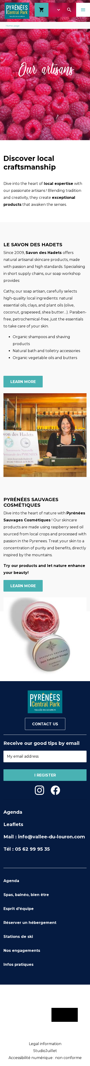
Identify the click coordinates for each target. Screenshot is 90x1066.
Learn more (23, 382)
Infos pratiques (18, 964)
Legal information (45, 1044)
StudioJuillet (45, 1051)
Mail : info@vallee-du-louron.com (44, 836)
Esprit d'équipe (18, 908)
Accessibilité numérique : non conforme (45, 1058)
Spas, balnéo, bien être (26, 895)
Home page (13, 25)
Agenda (12, 812)
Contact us (45, 724)
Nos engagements (21, 950)
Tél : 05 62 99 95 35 (26, 849)
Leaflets (13, 824)
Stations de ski (18, 936)
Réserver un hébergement (29, 922)
